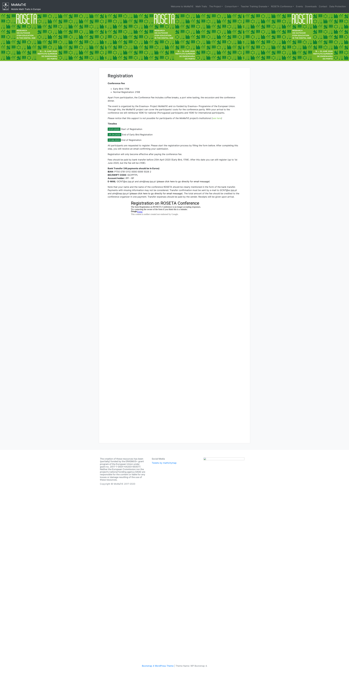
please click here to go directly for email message (183, 181)
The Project (215, 6)
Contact (323, 6)
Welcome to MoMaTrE (182, 6)
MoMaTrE (18, 5)
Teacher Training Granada (254, 6)
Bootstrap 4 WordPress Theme (158, 665)
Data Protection (337, 6)
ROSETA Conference (281, 6)
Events (299, 6)
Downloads (311, 6)
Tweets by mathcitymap (164, 462)
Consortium (231, 6)
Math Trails (201, 6)
